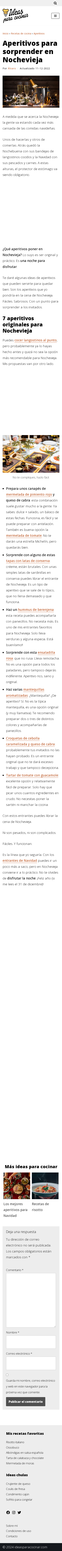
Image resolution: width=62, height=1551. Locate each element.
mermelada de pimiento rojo (29, 494)
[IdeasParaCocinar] (15, 16)
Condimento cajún (17, 1494)
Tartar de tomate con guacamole (32, 775)
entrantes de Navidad (20, 860)
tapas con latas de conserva (28, 561)
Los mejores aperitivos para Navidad (15, 1210)
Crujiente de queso (18, 1484)
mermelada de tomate (24, 535)
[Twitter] (19, 1513)
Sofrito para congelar (19, 1499)
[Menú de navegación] (55, 16)
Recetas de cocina (21, 33)
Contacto (12, 1536)
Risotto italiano (15, 1442)
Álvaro (12, 68)
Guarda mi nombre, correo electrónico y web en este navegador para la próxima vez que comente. (30, 1386)
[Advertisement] (31, 214)
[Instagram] (14, 1513)
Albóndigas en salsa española (24, 1453)
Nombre (12, 1332)
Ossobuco (12, 1447)
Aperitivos (39, 33)
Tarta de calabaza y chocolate (25, 1458)
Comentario (14, 1270)
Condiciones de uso (18, 1531)
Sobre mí (12, 1526)
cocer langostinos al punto (35, 340)
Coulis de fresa (15, 1489)
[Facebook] (8, 1513)
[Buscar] (55, 3)
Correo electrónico (19, 1353)
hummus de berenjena (36, 609)
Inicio (5, 33)
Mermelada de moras (20, 1463)
